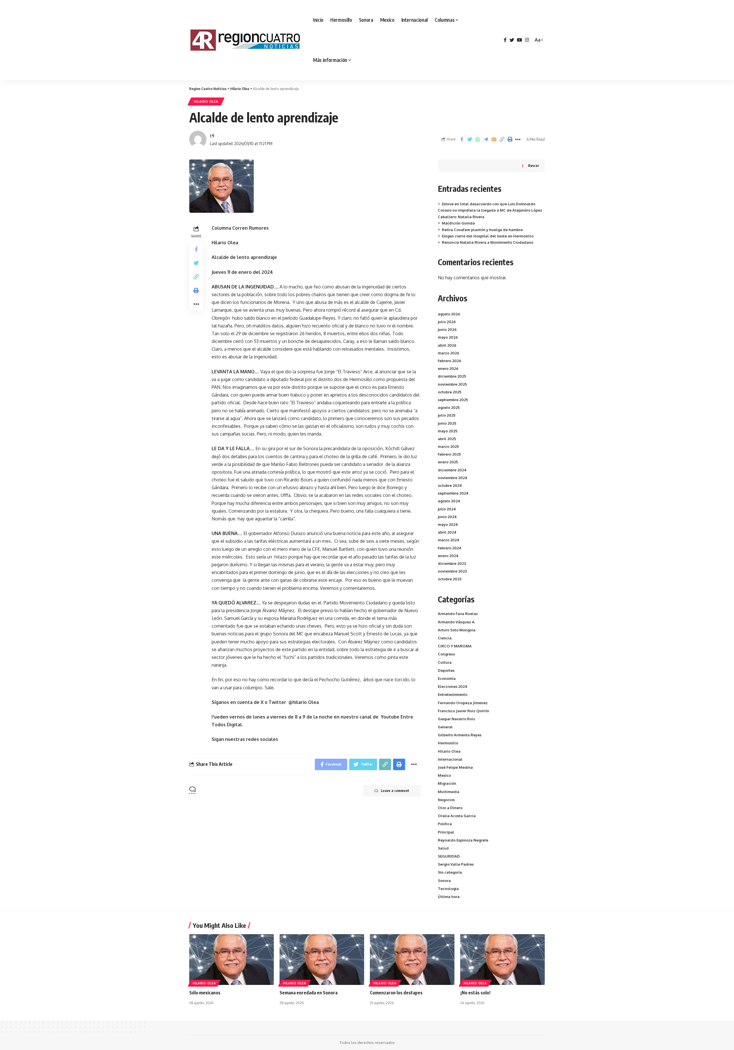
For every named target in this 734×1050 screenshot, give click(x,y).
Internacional (450, 759)
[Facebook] (505, 40)
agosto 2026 (449, 314)
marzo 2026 (448, 353)
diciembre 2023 (452, 563)
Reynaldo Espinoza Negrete (463, 840)
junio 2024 (447, 516)
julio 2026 (447, 321)
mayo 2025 (447, 431)
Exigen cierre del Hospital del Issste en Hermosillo (488, 236)
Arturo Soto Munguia (456, 630)
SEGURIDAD (449, 856)
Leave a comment (395, 791)
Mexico (444, 775)
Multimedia (448, 791)
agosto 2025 (449, 407)
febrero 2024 (449, 548)
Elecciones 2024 (452, 686)
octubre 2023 (449, 579)
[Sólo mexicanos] (231, 959)
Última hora (449, 896)
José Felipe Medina (455, 767)
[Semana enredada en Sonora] (322, 959)
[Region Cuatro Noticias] (246, 40)
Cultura (445, 662)
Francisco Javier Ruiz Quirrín (463, 711)
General (445, 727)
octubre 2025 (449, 392)
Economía (447, 678)
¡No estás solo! (475, 993)
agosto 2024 (449, 501)
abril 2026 (447, 345)
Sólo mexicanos (204, 993)
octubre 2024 (450, 485)
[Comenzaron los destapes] (412, 959)
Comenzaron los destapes (396, 993)
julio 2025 (446, 415)
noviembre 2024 (452, 477)
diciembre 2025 (452, 376)
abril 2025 (447, 438)
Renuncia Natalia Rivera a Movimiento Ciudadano (487, 242)
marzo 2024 (448, 540)
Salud (443, 848)
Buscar (533, 165)
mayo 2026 (448, 337)
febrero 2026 (449, 360)
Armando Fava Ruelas (458, 613)
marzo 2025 (448, 446)
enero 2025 (448, 462)
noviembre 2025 (452, 384)
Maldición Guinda (458, 223)
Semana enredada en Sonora (308, 993)
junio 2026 (447, 329)
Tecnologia (448, 888)
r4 (212, 135)
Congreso (446, 654)
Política (445, 823)
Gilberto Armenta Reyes (459, 735)
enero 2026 (448, 368)
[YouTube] (520, 40)
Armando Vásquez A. (456, 622)
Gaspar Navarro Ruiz (456, 719)
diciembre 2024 (452, 470)
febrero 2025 (449, 454)
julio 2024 (447, 509)
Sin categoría (450, 872)
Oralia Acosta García (457, 815)
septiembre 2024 (453, 493)
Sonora (444, 880)
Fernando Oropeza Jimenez (463, 702)
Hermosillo (448, 743)
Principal (446, 832)
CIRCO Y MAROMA (455, 646)
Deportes (446, 670)
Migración (447, 783)
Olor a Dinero (450, 807)
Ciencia (445, 638)
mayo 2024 (448, 524)
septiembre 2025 (453, 399)
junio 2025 (447, 423)
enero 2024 (448, 555)
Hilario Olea (206, 101)
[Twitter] (512, 40)
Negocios (446, 799)
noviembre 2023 (452, 571)
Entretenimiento (452, 694)
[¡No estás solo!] (502, 959)
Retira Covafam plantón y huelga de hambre (482, 229)
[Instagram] (527, 40)
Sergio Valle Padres (456, 864)
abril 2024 (447, 532)
